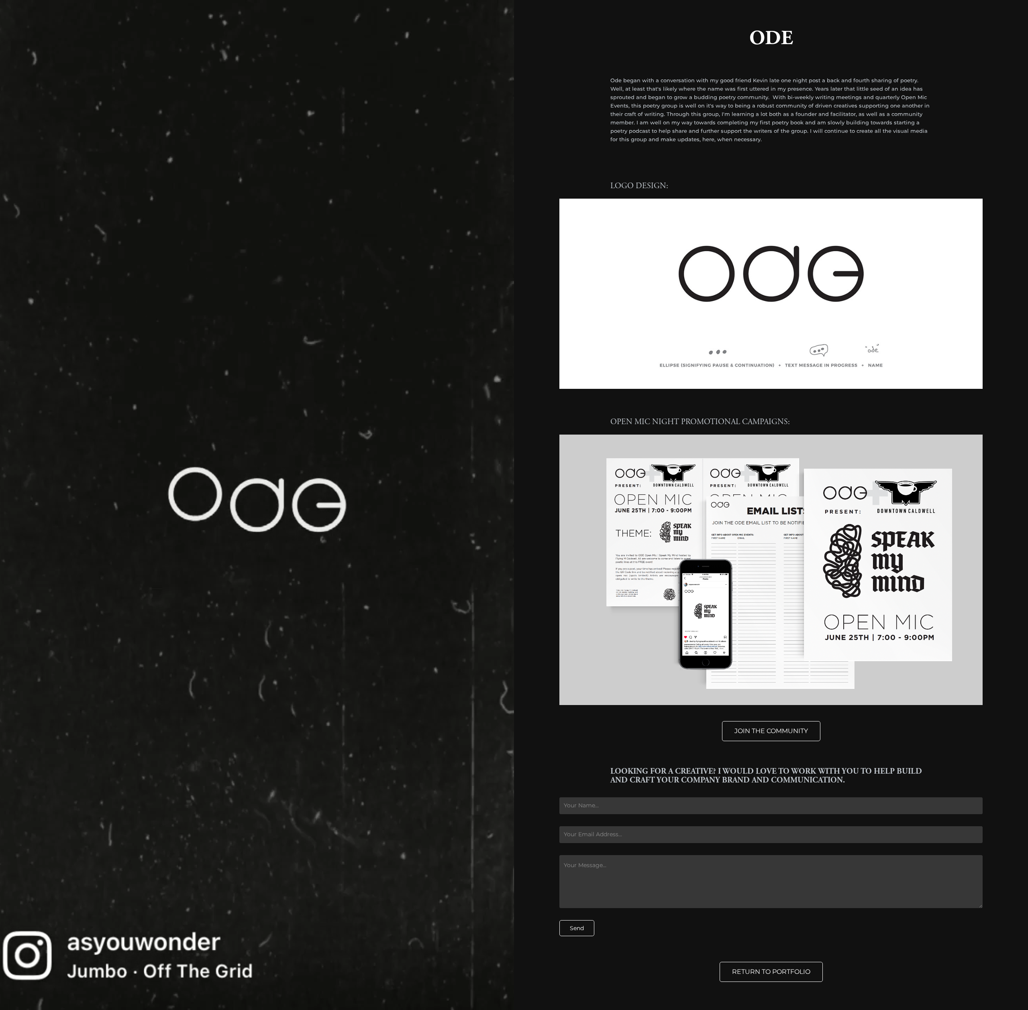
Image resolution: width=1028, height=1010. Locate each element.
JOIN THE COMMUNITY (771, 731)
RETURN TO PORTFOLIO (771, 972)
